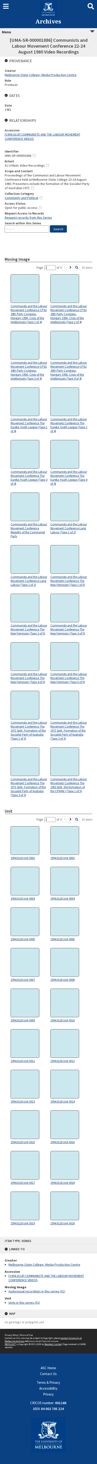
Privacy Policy (11, 1335)
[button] (58, 229)
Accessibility (48, 1388)
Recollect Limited (52, 1344)
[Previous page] (64, 267)
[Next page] (70, 267)
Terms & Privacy (48, 1382)
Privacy (48, 1394)
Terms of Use (26, 1335)
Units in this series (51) (24, 1302)
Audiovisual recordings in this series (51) (36, 1291)
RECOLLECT (10, 1344)
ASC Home (48, 1368)
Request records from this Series (28, 217)
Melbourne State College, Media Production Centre (44, 1264)
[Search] (77, 268)
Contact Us (48, 1374)
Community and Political (21, 198)
